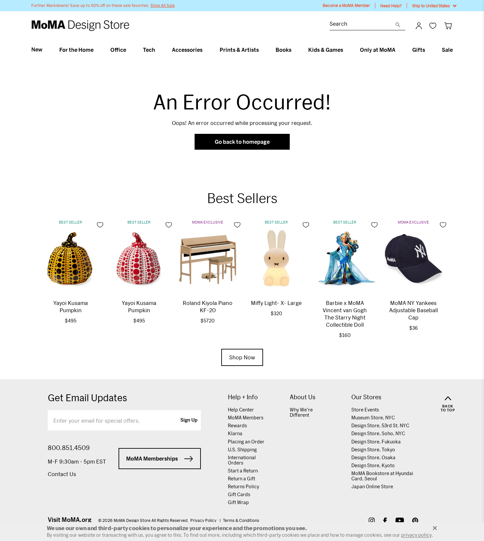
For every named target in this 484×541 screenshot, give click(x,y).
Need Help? (391, 5)
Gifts (418, 50)
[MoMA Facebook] (385, 521)
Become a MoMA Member (346, 5)
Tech (149, 50)
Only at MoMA (377, 50)
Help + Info (243, 397)
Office (118, 50)
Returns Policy (243, 486)
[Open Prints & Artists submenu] (261, 49)
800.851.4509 (69, 447)
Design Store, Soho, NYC (378, 433)
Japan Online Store (372, 486)
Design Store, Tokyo (373, 449)
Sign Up (189, 420)
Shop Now (242, 357)
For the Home (76, 50)
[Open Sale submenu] (455, 49)
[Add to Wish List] (100, 225)
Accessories (187, 50)
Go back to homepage (242, 141)
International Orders (242, 460)
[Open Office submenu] (129, 49)
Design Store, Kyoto (373, 465)
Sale (447, 50)
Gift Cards (239, 494)
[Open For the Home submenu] (96, 49)
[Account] (418, 26)
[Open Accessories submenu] (205, 49)
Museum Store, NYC (373, 417)
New (36, 49)
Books (283, 50)
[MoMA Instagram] (371, 521)
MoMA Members (245, 417)
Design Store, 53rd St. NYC (380, 425)
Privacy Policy (203, 520)
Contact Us (62, 474)
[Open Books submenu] (294, 49)
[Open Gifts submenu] (428, 49)
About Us (302, 397)
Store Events (365, 409)
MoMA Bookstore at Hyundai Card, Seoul (382, 475)
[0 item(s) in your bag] (448, 25)
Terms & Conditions (241, 520)
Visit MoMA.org (70, 519)
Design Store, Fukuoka (376, 441)
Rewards (237, 425)
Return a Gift (241, 478)
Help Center (241, 409)
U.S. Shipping (242, 449)
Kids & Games (325, 50)
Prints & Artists (239, 50)
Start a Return (243, 470)
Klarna (235, 433)
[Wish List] (433, 25)
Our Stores (366, 397)
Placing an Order (246, 441)
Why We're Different (301, 412)
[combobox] (362, 24)
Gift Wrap (238, 502)
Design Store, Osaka (373, 457)
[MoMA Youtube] (399, 521)
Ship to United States (431, 5)
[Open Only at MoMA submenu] (398, 49)
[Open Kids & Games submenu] (346, 49)
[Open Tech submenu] (158, 49)
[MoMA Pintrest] (415, 521)
